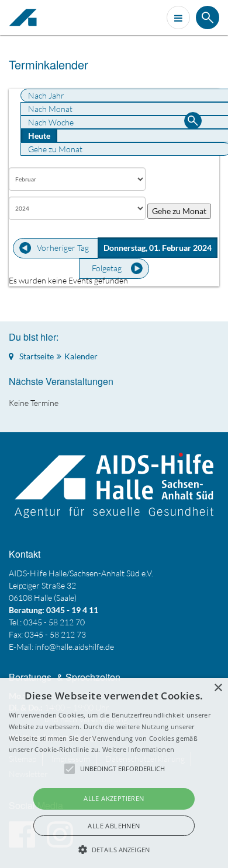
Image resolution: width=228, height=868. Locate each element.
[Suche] (193, 122)
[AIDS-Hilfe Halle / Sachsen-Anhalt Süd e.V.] (26, 17)
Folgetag (107, 268)
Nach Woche (51, 122)
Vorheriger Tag (63, 248)
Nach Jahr (46, 95)
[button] (114, 849)
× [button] (217, 688)
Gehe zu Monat (55, 149)
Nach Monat (50, 109)
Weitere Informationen (138, 749)
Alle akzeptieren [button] (114, 798)
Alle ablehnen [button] (114, 825)
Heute (39, 136)
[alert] (114, 773)
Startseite (36, 356)
